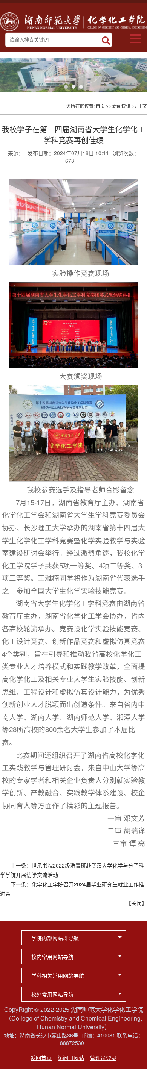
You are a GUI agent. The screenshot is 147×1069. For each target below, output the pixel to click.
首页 (100, 106)
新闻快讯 (121, 106)
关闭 (136, 903)
